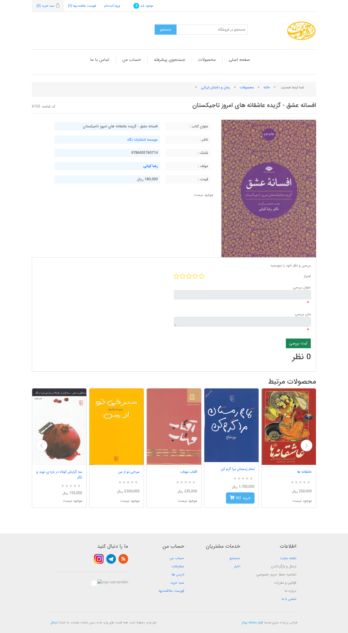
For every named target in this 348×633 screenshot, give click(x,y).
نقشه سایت (288, 558)
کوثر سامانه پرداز (252, 622)
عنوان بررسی (302, 287)
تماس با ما (99, 59)
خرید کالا (242, 498)
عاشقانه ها (304, 472)
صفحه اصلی (239, 59)
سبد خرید (177, 582)
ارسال (54, 622)
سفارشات (177, 566)
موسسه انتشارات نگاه (142, 139)
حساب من (131, 59)
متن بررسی (303, 314)
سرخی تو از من (129, 472)
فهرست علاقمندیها (171, 591)
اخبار (237, 566)
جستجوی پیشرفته (169, 59)
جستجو (235, 558)
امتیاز (307, 276)
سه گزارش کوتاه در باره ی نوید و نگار (59, 474)
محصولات (207, 59)
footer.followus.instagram (99, 559)
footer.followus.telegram (111, 559)
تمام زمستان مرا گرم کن (238, 469)
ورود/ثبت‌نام (112, 5)
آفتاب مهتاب (188, 472)
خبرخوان (123, 559)
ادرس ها (178, 574)
